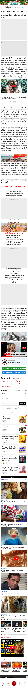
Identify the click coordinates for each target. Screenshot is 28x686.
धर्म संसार (6, 660)
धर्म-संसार (17, 381)
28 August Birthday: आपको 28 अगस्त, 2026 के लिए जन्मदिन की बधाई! (5, 670)
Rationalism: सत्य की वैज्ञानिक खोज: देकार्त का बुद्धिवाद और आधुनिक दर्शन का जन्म (16, 630)
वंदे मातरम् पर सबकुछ (17, 11)
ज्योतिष (3, 381)
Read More (7, 353)
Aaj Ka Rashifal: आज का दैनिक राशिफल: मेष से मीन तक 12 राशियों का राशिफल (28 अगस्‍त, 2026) (16, 670)
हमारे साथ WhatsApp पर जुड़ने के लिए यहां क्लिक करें (14, 368)
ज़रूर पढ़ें (5, 619)
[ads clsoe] (27, 677)
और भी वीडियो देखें (6, 637)
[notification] (25, 7)
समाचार (3, 11)
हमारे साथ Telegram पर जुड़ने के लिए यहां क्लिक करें (14, 372)
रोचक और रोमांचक (6, 387)
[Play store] (22, 7)
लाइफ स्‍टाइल (10, 381)
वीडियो (5, 634)
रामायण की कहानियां (16, 384)
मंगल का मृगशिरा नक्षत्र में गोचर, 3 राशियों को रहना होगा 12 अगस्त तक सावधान (5, 630)
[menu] (2, 7)
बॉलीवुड (8, 11)
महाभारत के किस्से (6, 384)
